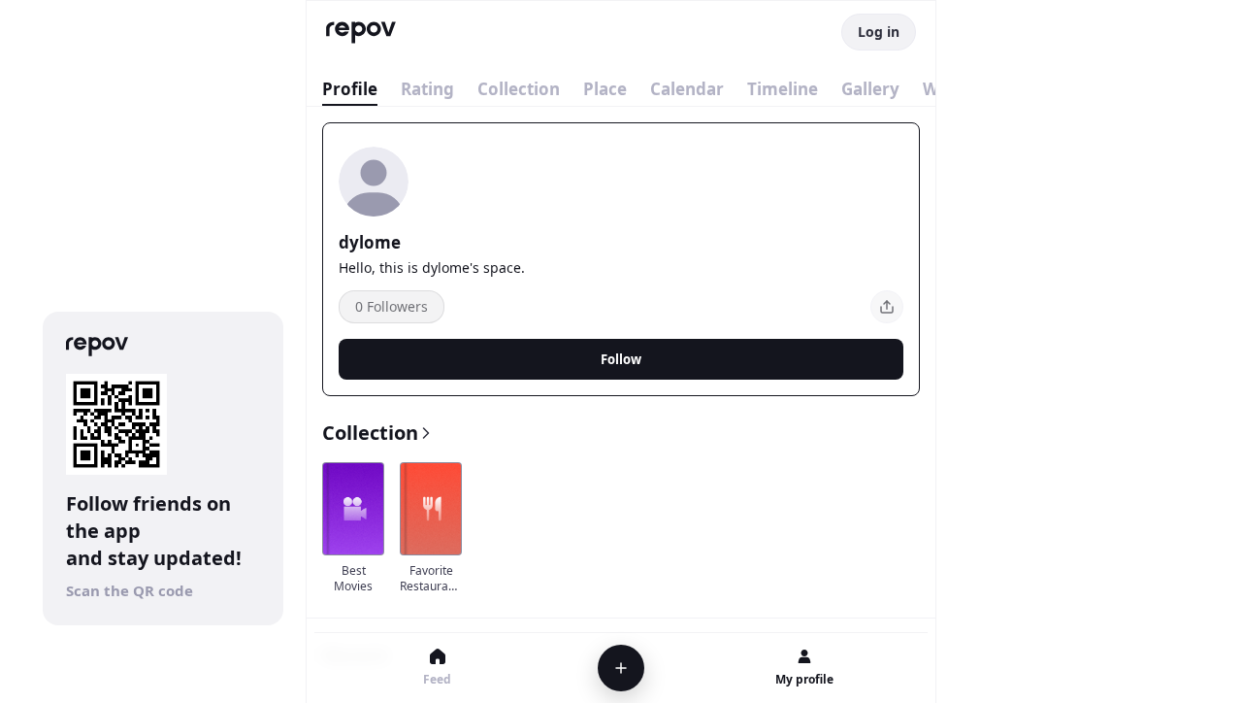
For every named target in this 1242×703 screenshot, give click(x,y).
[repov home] (361, 32)
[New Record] (621, 668)
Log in (878, 31)
